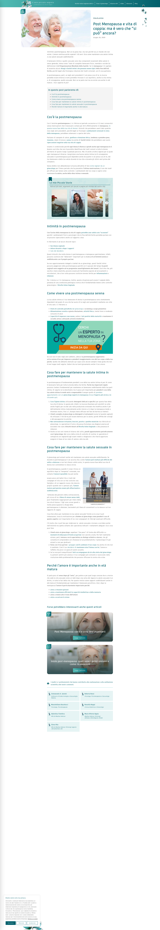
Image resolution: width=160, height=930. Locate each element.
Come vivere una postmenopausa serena (66, 99)
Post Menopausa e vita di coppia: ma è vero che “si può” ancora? (115, 28)
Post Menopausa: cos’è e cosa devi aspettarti (80, 631)
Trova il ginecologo (102, 3)
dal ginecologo (66, 309)
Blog (136, 3)
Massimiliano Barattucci (59, 704)
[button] (106, 202)
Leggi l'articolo (80, 638)
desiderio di (83, 547)
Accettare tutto (32, 923)
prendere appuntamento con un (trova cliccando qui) (79, 394)
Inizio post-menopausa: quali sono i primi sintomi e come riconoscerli (80, 663)
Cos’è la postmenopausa (60, 94)
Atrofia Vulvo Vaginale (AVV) (84, 3)
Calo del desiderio (57, 251)
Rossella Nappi (90, 704)
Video (122, 3)
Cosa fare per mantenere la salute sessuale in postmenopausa (74, 104)
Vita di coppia (98, 18)
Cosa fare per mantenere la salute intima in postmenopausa (73, 102)
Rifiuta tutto (21, 923)
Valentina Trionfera (58, 714)
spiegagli (82, 545)
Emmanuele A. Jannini (59, 694)
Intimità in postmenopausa (61, 97)
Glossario (129, 3)
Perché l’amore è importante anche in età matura (69, 107)
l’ (66, 285)
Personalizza (11, 923)
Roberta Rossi (89, 694)
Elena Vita (54, 724)
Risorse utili (114, 3)
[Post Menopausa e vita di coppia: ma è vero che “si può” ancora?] (56, 28)
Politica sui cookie (33, 918)
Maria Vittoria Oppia (92, 714)
